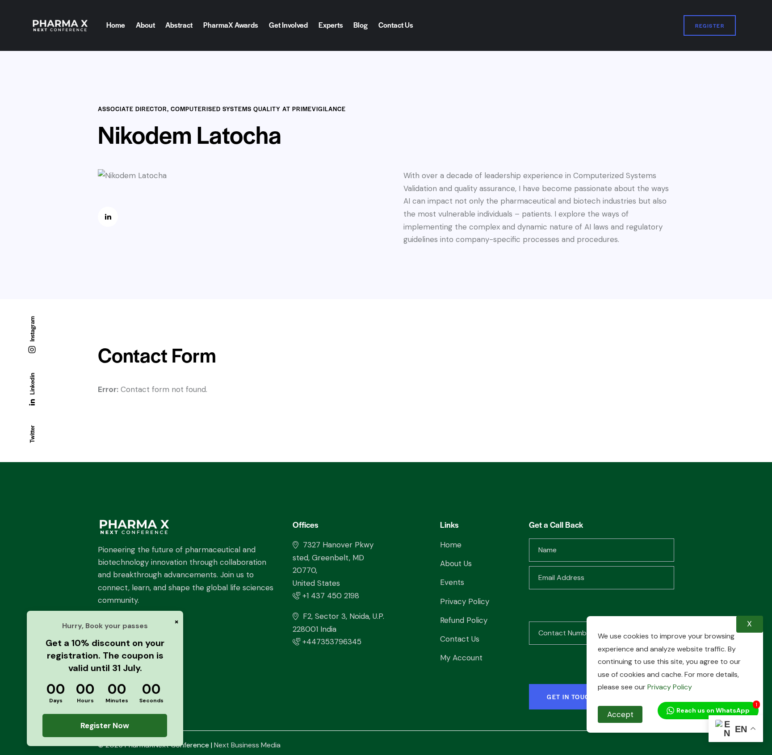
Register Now (105, 725)
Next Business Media (247, 745)
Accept (620, 714)
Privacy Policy (669, 687)
